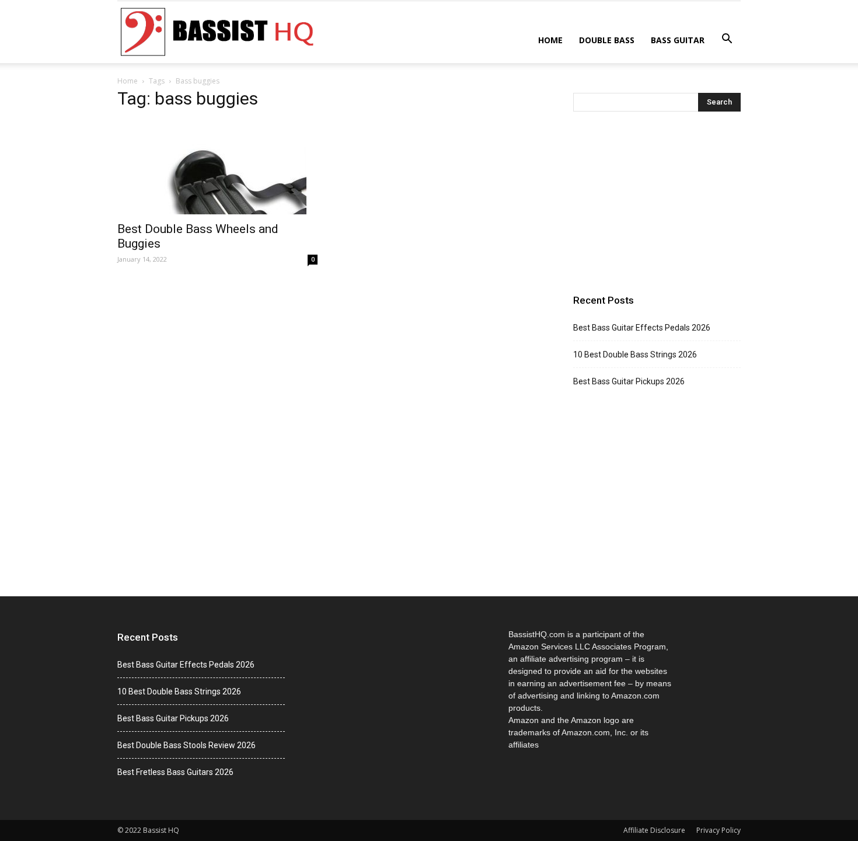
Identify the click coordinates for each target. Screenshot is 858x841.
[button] (727, 39)
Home (550, 40)
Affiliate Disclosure (654, 830)
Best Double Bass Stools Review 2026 (186, 745)
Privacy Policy (718, 830)
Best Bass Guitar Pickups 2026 (629, 381)
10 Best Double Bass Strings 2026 (635, 354)
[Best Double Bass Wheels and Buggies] (217, 167)
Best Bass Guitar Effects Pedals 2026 (641, 327)
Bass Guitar (677, 40)
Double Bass (606, 40)
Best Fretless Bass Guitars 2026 (175, 772)
